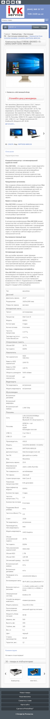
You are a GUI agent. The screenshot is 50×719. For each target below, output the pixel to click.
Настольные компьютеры (18, 36)
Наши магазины (25, 697)
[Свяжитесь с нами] (8, 2)
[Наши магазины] (13, 2)
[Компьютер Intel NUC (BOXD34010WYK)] (15, 672)
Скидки (43, 27)
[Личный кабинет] (18, 2)
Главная (7, 34)
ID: (6, 144)
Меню (11, 27)
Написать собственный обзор (18, 92)
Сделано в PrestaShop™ (25, 709)
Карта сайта (25, 705)
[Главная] (3, 2)
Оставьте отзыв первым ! (14, 655)
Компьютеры (17, 34)
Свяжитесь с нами (25, 701)
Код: (16, 144)
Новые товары (25, 693)
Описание (9, 151)
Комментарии (11, 650)
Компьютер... (16, 681)
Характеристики (12, 155)
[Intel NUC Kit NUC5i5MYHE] (34, 672)
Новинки (36, 27)
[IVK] (25, 11)
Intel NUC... (34, 681)
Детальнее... (10, 124)
